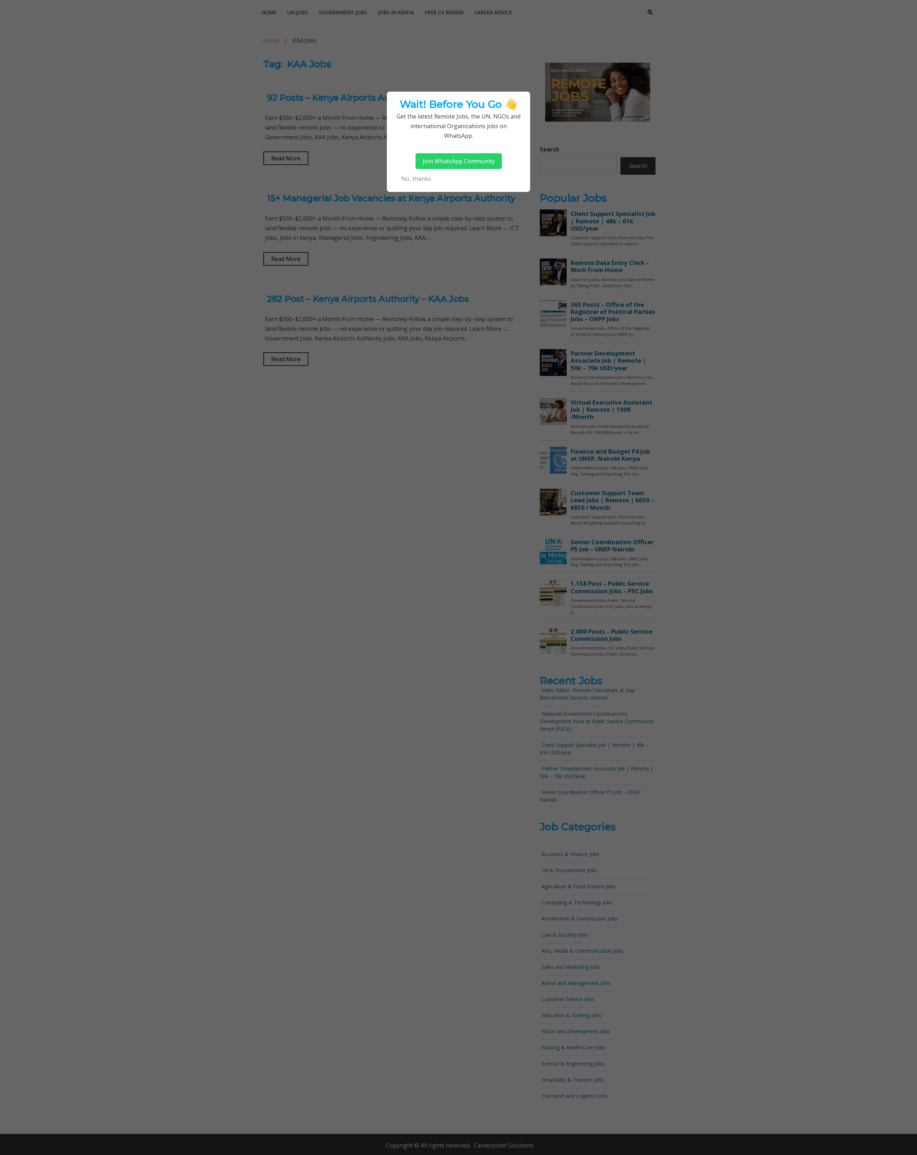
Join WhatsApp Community (459, 161)
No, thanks (416, 179)
